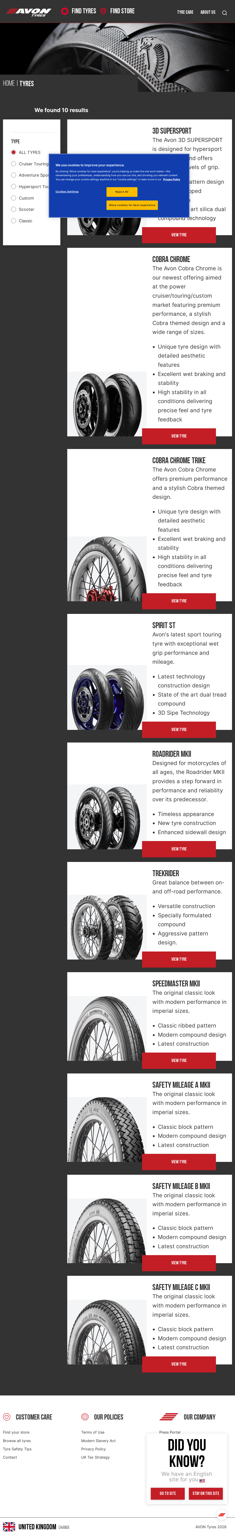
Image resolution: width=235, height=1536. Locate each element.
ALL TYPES (29, 152)
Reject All (122, 191)
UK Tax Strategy (95, 1457)
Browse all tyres (17, 1440)
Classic (25, 220)
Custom (26, 198)
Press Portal (169, 1432)
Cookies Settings (67, 191)
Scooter (26, 209)
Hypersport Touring (38, 186)
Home (9, 84)
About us (208, 12)
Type (15, 141)
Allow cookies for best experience (132, 205)
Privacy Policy (93, 1449)
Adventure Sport (35, 175)
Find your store (16, 1432)
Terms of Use (92, 1432)
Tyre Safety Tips (17, 1449)
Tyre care (185, 12)
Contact (10, 1457)
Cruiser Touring (34, 163)
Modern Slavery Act (98, 1440)
